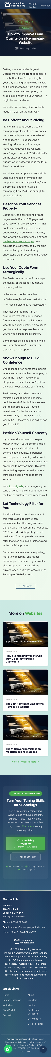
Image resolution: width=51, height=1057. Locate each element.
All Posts (27, 586)
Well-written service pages (18, 241)
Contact (32, 1005)
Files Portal (9, 1010)
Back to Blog (27, 22)
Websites (45, 5)
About (31, 995)
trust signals (16, 486)
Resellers (32, 1000)
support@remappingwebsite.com (28, 927)
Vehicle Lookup (33, 5)
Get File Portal (35, 1023)
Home (6, 995)
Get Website (34, 1018)
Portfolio (7, 1015)
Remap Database (12, 1000)
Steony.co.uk (38, 1039)
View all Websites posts (24, 761)
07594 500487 (19, 922)
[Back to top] (43, 1049)
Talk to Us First (27, 856)
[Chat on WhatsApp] (8, 1049)
